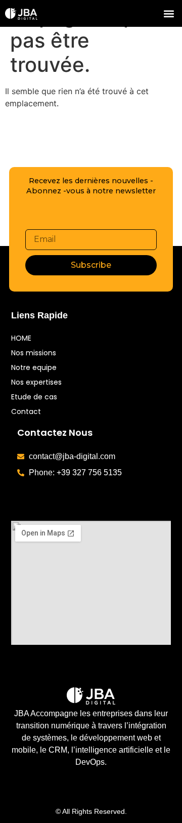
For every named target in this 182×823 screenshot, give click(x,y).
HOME (21, 338)
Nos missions (33, 353)
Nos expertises (36, 382)
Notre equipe (34, 367)
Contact (26, 411)
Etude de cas (34, 397)
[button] (168, 13)
